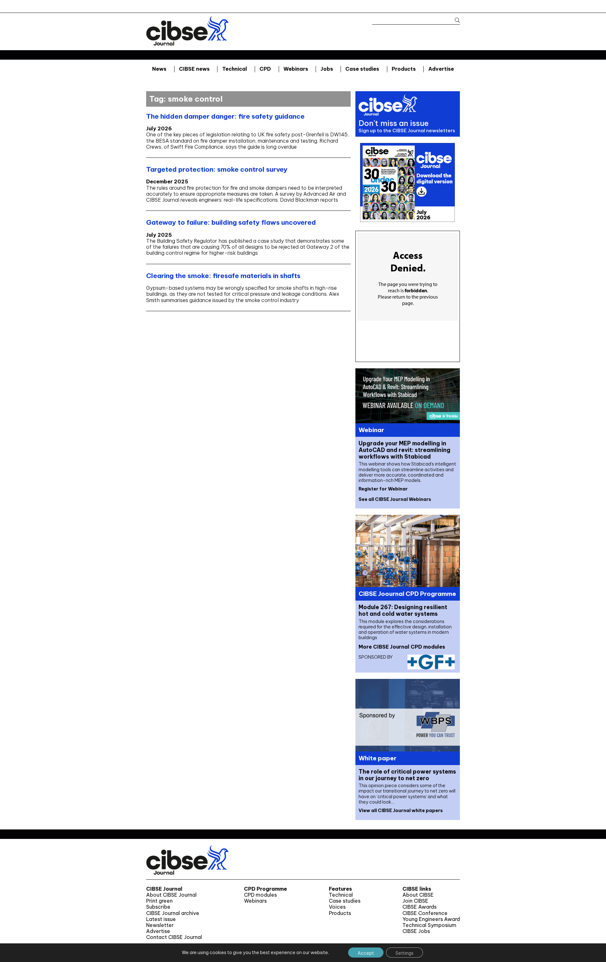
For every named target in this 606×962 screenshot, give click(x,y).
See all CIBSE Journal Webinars (395, 499)
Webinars (295, 69)
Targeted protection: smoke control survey (217, 169)
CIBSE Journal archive (172, 913)
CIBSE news (194, 69)
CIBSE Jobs (416, 931)
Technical (234, 69)
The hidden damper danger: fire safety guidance (225, 116)
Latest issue (161, 919)
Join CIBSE (415, 901)
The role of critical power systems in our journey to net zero (407, 775)
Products (404, 69)
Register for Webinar (383, 489)
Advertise (441, 69)
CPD (265, 69)
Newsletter (160, 925)
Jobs (327, 69)
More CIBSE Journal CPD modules (402, 647)
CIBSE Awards (419, 907)
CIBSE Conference (425, 913)
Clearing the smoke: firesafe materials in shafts (223, 275)
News (159, 69)
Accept (366, 953)
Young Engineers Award (431, 919)
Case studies (362, 69)
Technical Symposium (429, 925)
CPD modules (260, 895)
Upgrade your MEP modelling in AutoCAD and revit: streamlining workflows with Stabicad (404, 450)
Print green (159, 901)
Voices (337, 907)
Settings (404, 953)
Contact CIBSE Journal (174, 937)
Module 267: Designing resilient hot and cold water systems (403, 610)
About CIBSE (418, 895)
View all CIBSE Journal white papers (401, 810)
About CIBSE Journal (171, 895)
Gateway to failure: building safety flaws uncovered (231, 222)
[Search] (454, 20)
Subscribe (158, 907)
